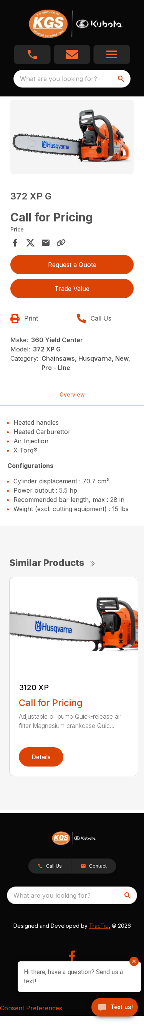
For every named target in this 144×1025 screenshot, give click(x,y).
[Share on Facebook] (15, 242)
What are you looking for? (58, 79)
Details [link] (41, 757)
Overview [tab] (72, 394)
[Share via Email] (45, 242)
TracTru (99, 925)
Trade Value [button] (72, 288)
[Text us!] (114, 1008)
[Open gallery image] (72, 137)
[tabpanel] (72, 138)
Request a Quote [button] (72, 264)
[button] (32, 54)
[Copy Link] (61, 242)
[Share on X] (30, 242)
